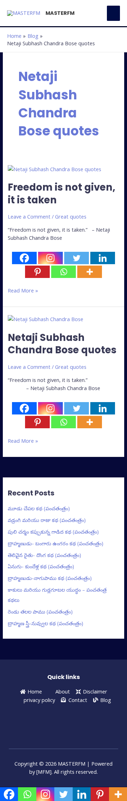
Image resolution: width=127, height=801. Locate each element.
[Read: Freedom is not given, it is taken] (54, 168)
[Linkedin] (102, 258)
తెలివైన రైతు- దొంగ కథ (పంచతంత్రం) (44, 554)
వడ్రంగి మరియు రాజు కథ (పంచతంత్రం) (47, 519)
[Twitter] (76, 258)
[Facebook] (24, 258)
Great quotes (70, 216)
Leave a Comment (29, 216)
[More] (89, 272)
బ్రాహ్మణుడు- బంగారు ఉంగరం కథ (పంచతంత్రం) (55, 543)
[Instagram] (50, 258)
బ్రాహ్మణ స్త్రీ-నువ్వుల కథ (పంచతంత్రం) (45, 623)
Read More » (23, 290)
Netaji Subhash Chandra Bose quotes (62, 344)
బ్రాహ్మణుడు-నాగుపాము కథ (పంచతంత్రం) (50, 577)
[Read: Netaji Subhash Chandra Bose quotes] (45, 318)
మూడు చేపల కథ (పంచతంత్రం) (39, 508)
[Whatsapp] (63, 272)
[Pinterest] (37, 272)
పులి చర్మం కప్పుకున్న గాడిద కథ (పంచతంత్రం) (53, 531)
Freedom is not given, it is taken (61, 193)
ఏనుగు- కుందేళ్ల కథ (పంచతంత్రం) (41, 566)
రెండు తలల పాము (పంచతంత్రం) (40, 611)
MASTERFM (60, 13)
